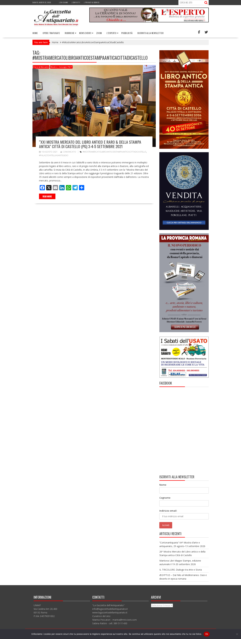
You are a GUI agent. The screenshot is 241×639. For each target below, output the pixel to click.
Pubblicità (126, 33)
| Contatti (76, 2)
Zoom (99, 33)
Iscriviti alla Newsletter (150, 33)
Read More (47, 196)
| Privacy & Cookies (91, 2)
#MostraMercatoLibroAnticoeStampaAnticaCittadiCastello (114, 151)
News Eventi (85, 33)
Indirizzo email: (168, 510)
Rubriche (69, 33)
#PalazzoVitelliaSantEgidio (53, 155)
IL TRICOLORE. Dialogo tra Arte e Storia (180, 569)
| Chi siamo (63, 2)
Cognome (164, 497)
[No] (237, 634)
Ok (206, 634)
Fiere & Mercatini (41, 67)
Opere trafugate (51, 33)
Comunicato (69, 151)
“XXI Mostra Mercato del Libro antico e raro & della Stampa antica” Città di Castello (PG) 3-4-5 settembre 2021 (90, 144)
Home (35, 33)
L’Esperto (111, 33)
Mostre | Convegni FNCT (61, 67)
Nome (162, 484)
